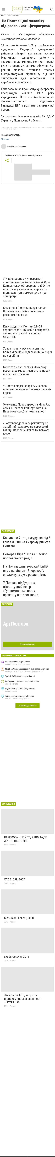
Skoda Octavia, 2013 (16, 956)
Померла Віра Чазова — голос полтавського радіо (25, 556)
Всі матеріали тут (27, 644)
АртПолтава (15, 624)
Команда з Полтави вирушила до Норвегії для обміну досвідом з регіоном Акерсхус (24, 311)
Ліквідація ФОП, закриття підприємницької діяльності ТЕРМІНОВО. (22, 998)
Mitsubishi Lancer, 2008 (19, 918)
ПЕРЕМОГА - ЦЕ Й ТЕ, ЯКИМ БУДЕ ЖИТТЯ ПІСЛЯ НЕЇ (25, 839)
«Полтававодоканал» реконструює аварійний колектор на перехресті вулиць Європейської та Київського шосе (26, 428)
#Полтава (5, 139)
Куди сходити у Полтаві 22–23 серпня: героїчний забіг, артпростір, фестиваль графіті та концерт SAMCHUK (26, 332)
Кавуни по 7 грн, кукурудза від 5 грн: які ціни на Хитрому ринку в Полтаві (27, 542)
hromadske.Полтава (10, 135)
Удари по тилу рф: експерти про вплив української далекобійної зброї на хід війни (27, 352)
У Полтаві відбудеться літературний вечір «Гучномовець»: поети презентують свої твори (20, 589)
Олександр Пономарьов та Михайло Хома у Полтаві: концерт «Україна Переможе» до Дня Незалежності (26, 408)
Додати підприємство (27, 705)
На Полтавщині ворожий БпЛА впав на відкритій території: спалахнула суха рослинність (25, 570)
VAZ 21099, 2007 (14, 879)
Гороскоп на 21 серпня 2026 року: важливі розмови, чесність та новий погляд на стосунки (26, 370)
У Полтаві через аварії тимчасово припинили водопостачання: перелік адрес (27, 389)
